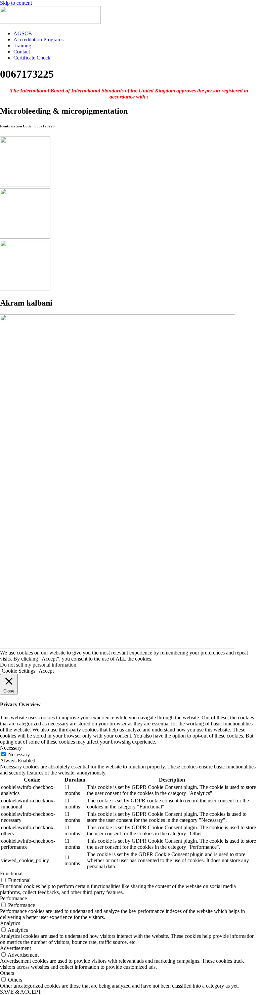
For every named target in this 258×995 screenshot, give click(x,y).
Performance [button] (13, 898)
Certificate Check (31, 58)
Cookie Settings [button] (18, 671)
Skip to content (16, 3)
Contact (21, 51)
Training (22, 45)
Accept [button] (46, 671)
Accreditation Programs (38, 39)
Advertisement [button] (15, 948)
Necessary (19, 754)
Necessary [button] (11, 748)
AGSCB (22, 33)
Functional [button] (11, 873)
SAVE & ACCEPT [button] (20, 992)
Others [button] (7, 973)
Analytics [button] (10, 923)
